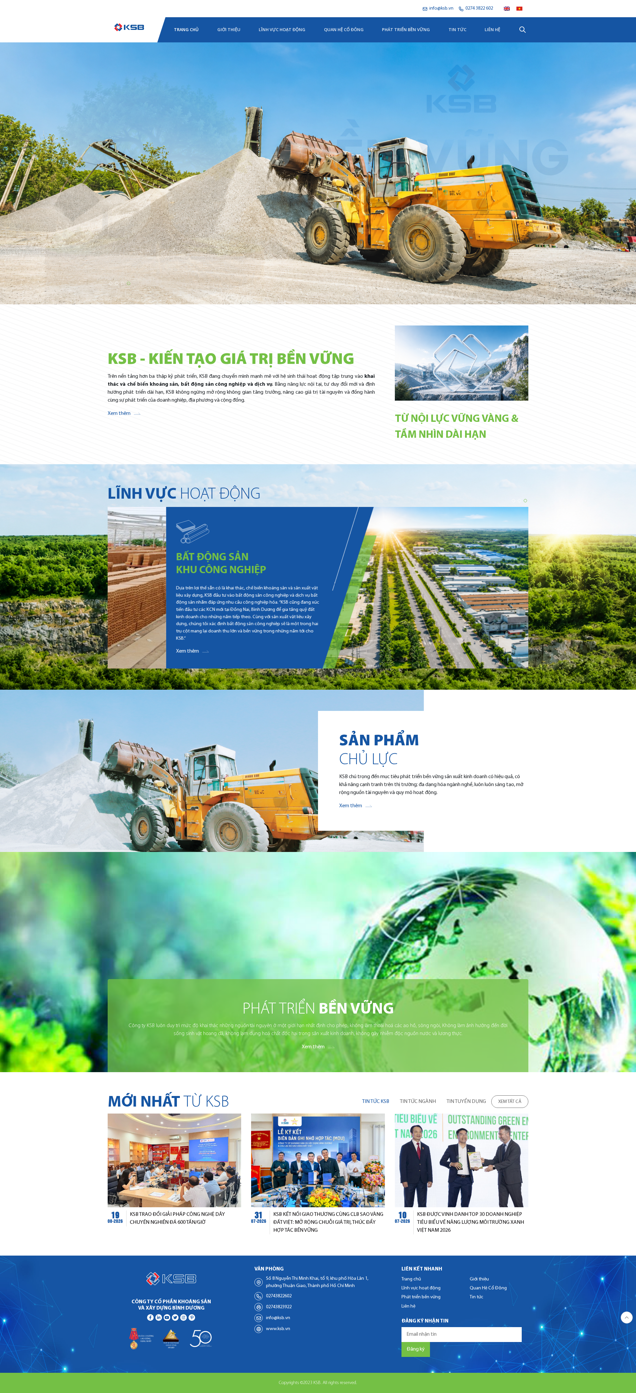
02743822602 (279, 1296)
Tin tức (457, 29)
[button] (110, 283)
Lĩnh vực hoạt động (282, 29)
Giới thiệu (228, 29)
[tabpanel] (318, 1174)
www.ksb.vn (278, 1328)
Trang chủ (186, 29)
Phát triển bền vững (406, 29)
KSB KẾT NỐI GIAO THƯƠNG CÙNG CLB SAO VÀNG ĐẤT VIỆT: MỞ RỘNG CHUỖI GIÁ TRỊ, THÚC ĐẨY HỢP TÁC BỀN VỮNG (328, 1222)
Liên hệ (492, 29)
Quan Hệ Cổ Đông (344, 29)
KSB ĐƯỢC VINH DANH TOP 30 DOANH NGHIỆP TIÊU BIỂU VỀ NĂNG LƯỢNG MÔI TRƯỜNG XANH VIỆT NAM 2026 (470, 1222)
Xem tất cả (509, 1101)
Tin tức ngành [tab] (418, 1101)
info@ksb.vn (278, 1318)
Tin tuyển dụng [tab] (466, 1101)
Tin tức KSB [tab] (375, 1101)
